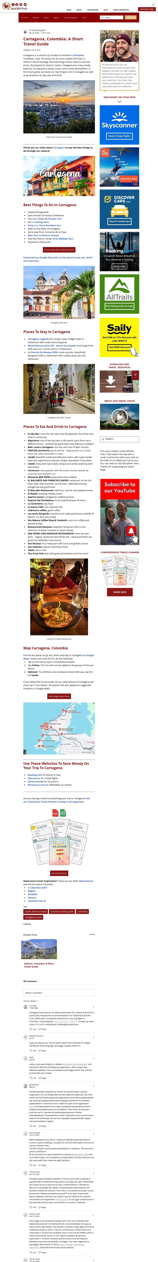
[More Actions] (93, 1006)
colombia (82, 911)
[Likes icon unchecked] (30, 1029)
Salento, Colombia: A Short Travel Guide (39, 965)
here (136, 463)
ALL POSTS (24, 17)
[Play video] (59, 176)
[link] (153, 4)
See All (92, 934)
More (84, 17)
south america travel (35, 911)
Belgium (56, 17)
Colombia (27, 924)
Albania (46, 17)
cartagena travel (33, 917)
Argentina (36, 17)
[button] (121, 10)
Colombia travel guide (61, 911)
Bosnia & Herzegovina (71, 17)
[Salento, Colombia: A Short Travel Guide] (39, 949)
